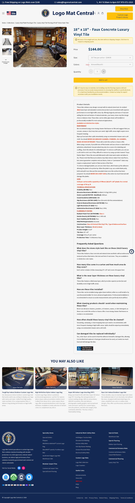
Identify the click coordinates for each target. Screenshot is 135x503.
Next (6, 60)
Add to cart (103, 80)
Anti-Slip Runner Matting (83, 447)
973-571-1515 (127, 2)
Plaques (45, 441)
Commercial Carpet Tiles (50, 468)
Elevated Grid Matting (82, 441)
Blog (77, 487)
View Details (18, 387)
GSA (86, 498)
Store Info (79, 478)
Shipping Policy (114, 498)
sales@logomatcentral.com (69, 2)
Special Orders (47, 437)
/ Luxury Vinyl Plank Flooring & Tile (25, 23)
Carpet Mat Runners (115, 455)
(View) (87, 65)
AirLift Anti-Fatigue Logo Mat (51, 456)
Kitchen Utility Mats (82, 443)
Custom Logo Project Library (122, 16)
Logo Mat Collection (82, 462)
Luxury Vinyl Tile (114, 462)
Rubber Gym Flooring (115, 444)
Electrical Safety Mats (82, 453)
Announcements (81, 475)
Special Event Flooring (50, 471)
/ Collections (10, 23)
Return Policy (103, 498)
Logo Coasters (80, 465)
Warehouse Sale (48, 459)
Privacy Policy (93, 498)
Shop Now (124, 9)
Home (4, 23)
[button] (95, 13)
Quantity (77, 72)
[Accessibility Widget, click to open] (131, 251)
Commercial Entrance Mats (117, 452)
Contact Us (79, 498)
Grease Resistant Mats (83, 450)
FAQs (77, 484)
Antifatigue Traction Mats (84, 437)
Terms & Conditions (126, 498)
